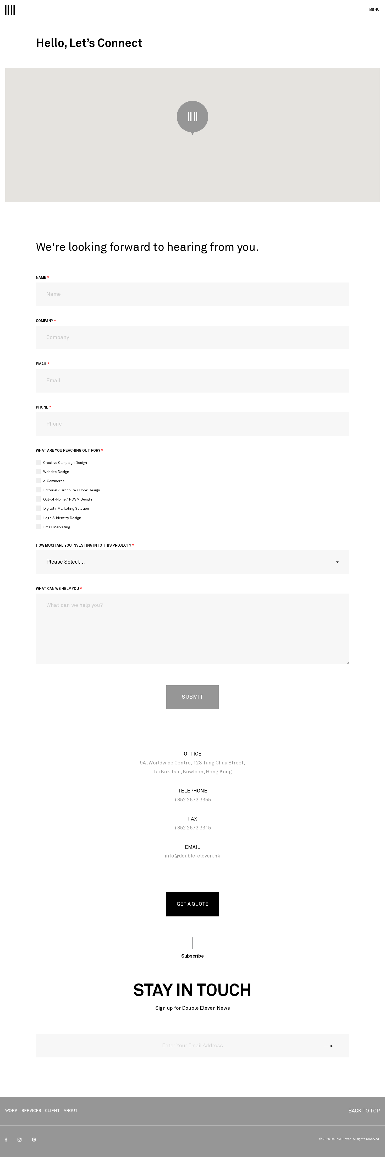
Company (46, 321)
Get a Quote (192, 904)
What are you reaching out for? (69, 451)
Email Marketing (56, 527)
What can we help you (59, 589)
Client (52, 1111)
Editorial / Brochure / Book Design (71, 490)
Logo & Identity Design (62, 518)
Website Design (56, 472)
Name (42, 278)
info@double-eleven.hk (192, 856)
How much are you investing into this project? (85, 545)
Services (31, 1111)
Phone (43, 407)
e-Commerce (54, 481)
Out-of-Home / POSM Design (67, 499)
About (71, 1111)
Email (43, 364)
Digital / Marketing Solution (66, 508)
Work (11, 1111)
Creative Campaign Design (65, 463)
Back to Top (364, 1111)
